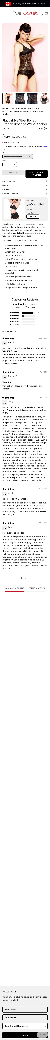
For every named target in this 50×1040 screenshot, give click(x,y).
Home (5, 108)
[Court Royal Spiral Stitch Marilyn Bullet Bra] (14, 209)
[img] (43, 128)
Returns (5, 189)
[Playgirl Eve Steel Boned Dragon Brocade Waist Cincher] (7, 98)
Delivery (5, 185)
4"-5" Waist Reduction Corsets (23, 108)
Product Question (10, 193)
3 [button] (25, 577)
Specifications (8, 181)
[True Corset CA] (25, 13)
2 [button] (21, 577)
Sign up (25, 1035)
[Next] (47, 4)
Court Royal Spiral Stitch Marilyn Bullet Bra (35, 205)
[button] (41, 13)
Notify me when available (36, 174)
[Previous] (3, 4)
